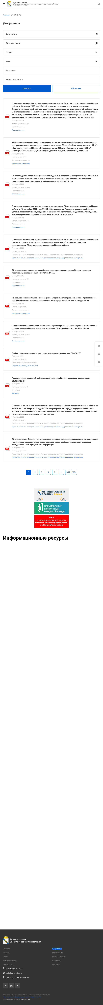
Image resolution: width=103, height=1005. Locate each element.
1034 (74, 472)
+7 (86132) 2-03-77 (14, 968)
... (61, 472)
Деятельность (9, 965)
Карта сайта (36, 997)
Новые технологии (22, 999)
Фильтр (27, 88)
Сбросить (76, 88)
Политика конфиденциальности (17, 997)
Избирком (56, 961)
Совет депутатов (59, 957)
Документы (57, 949)
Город (5, 957)
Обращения (57, 953)
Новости (6, 953)
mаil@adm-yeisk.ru (14, 973)
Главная (6, 949)
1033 (68, 472)
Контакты (56, 965)
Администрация (10, 961)
